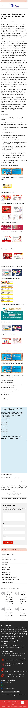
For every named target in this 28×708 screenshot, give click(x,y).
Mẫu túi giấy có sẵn (6, 572)
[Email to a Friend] (15, 494)
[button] (26, 440)
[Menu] (2, 5)
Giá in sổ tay (4, 564)
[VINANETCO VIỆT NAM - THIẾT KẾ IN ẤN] (14, 5)
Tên (4, 523)
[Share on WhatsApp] (8, 494)
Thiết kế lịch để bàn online (8, 582)
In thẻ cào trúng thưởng (7, 12)
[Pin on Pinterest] (18, 494)
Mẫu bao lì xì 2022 (6, 567)
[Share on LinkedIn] (20, 494)
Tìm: (10, 404)
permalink (3, 499)
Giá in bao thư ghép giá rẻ (7, 554)
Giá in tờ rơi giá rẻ (6, 557)
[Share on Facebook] (10, 494)
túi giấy (2, 629)
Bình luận (5, 512)
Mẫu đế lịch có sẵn (6, 574)
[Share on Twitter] (13, 494)
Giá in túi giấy (5, 562)
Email (4, 529)
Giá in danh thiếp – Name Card (8, 559)
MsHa (13, 21)
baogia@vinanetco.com (16, 641)
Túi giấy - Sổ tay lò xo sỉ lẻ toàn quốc (16, 695)
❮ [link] (21, 481)
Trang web (5, 536)
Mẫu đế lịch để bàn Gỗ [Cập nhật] (9, 577)
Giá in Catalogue (5, 552)
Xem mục (4, 399)
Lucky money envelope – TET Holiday (10, 579)
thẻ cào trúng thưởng (10, 629)
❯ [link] (24, 481)
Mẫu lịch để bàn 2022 (6, 569)
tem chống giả (18, 629)
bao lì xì (5, 631)
